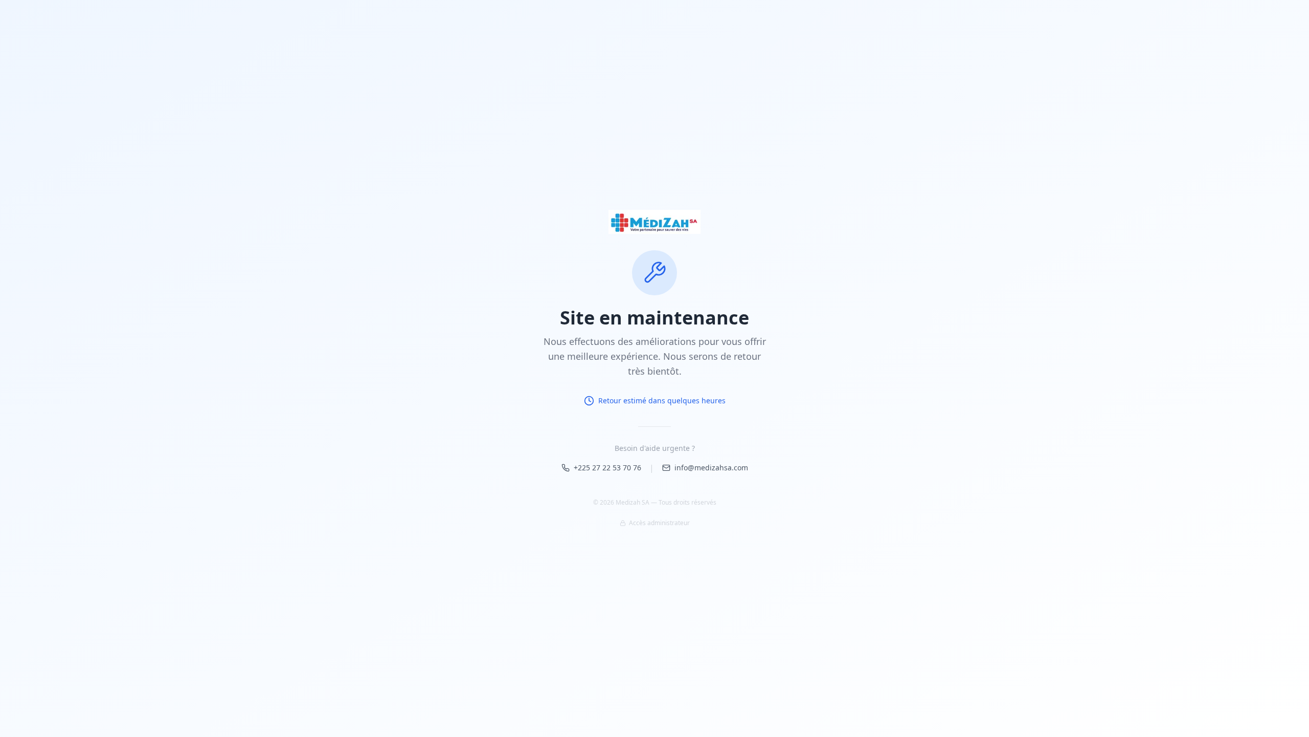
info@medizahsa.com (711, 467)
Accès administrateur (659, 523)
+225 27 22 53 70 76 (607, 467)
